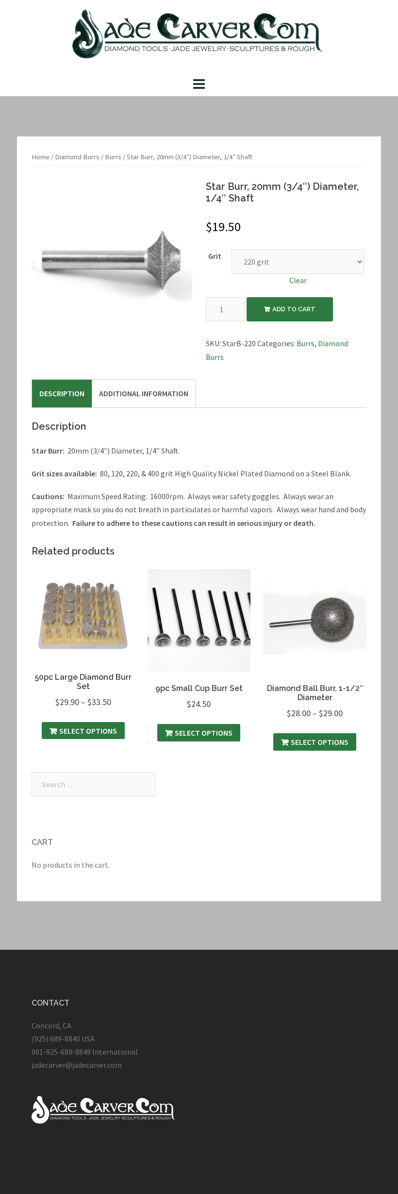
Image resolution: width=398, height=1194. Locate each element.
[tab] (62, 393)
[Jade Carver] (199, 36)
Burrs (113, 156)
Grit (214, 256)
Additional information (143, 393)
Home (41, 156)
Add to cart (293, 309)
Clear (298, 280)
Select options (88, 731)
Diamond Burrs (77, 156)
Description (61, 393)
